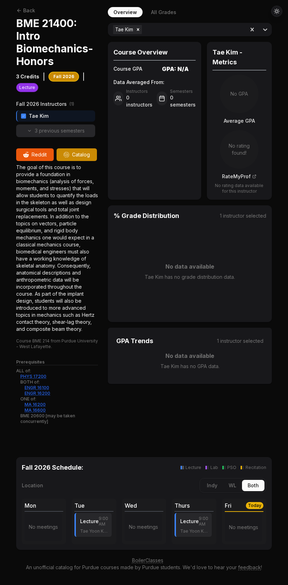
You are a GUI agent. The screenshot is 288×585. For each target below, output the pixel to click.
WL (232, 485)
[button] (138, 29)
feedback (249, 567)
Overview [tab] (125, 12)
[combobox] (144, 29)
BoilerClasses (147, 560)
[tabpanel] (190, 231)
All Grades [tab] (163, 12)
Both (253, 485)
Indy (212, 485)
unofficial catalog (53, 567)
